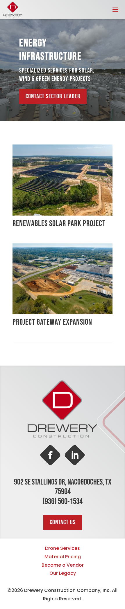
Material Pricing (62, 556)
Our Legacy (62, 573)
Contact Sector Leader (53, 96)
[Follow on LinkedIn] (75, 455)
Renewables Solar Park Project (59, 223)
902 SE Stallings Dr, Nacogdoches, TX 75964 (62, 487)
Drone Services (62, 548)
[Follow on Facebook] (50, 455)
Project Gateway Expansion (52, 322)
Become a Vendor (63, 565)
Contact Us (63, 522)
